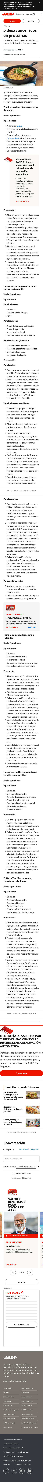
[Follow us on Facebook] (6, 1471)
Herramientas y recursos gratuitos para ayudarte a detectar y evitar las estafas (21, 622)
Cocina (7, 26)
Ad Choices (6, 1464)
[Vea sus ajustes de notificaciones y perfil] (38, 1167)
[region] (21, 1163)
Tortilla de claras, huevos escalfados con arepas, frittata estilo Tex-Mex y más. (21, 41)
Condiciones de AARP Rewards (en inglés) (16, 1452)
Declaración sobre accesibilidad (13, 1448)
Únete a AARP (21, 201)
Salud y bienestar (14, 1242)
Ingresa (29, 14)
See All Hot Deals (21, 1325)
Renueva (31, 21)
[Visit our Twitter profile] (14, 1471)
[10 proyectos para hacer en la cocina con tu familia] (33, 1123)
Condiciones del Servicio (11, 1444)
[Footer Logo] (21, 1357)
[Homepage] (8, 14)
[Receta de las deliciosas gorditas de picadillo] (33, 1110)
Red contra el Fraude (19, 618)
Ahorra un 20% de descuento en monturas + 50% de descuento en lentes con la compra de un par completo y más (19, 1250)
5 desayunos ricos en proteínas (20, 33)
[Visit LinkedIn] (30, 1471)
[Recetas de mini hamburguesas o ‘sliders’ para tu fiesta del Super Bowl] (33, 1096)
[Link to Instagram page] (22, 1471)
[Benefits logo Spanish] (10, 610)
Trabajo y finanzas (15, 614)
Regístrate (20, 14)
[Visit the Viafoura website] (26, 1178)
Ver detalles (11, 627)
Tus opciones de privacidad (22, 1464)
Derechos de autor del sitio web (13, 1456)
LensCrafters (13, 1246)
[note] (21, 88)
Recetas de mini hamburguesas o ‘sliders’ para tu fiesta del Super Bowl (13, 1095)
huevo (19, 126)
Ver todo (32, 627)
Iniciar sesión (24, 1149)
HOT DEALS (13, 1292)
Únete (12, 21)
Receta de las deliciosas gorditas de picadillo (13, 1109)
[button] (13, 1272)
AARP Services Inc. (27, 1401)
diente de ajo (14, 138)
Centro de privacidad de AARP (12, 1439)
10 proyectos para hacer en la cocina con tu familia (12, 1122)
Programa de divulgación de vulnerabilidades (17, 1460)
